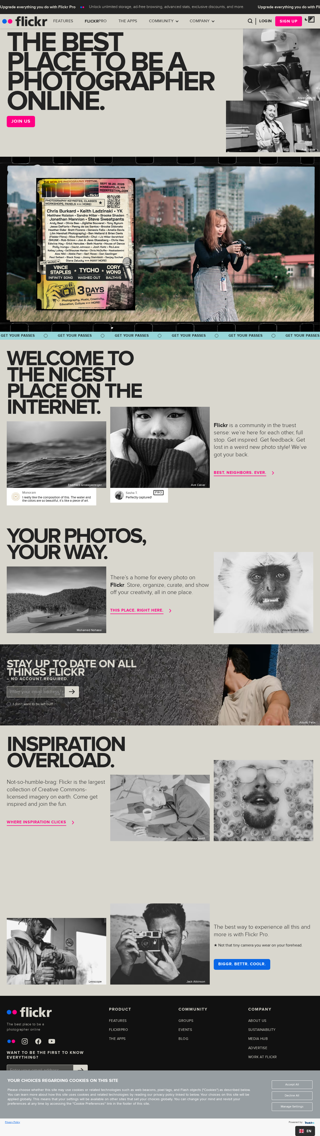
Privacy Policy (12, 1122)
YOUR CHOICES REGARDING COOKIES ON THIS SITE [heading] (63, 1080)
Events (185, 1030)
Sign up (289, 21)
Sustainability (262, 1030)
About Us (257, 1021)
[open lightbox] (85, 244)
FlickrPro (118, 1030)
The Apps (127, 21)
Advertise (258, 1048)
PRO (96, 21)
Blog (183, 1039)
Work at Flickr (262, 1057)
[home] (24, 21)
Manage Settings (292, 1106)
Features (63, 21)
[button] (163, 21)
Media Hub (258, 1039)
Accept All (292, 1084)
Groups (185, 1021)
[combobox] (305, 1131)
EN (308, 1130)
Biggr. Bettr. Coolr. (242, 964)
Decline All (292, 1095)
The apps (117, 1039)
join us (20, 121)
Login (265, 21)
